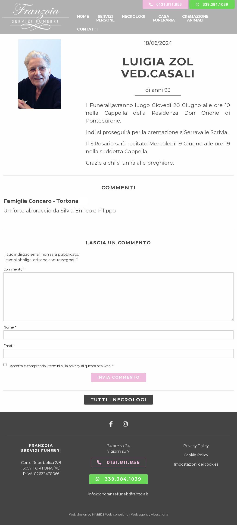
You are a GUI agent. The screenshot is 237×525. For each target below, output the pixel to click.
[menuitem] (83, 18)
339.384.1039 (213, 4)
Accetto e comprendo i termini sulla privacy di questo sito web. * (61, 366)
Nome (9, 327)
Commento (14, 269)
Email (9, 346)
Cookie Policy (196, 455)
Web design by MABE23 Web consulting (98, 514)
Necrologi (133, 16)
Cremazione (195, 18)
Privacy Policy (196, 446)
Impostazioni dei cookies (196, 464)
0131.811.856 (167, 4)
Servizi (105, 18)
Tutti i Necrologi (118, 399)
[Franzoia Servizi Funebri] (37, 17)
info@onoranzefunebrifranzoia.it (118, 494)
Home (83, 16)
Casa (164, 18)
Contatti (87, 29)
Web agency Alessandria (149, 514)
